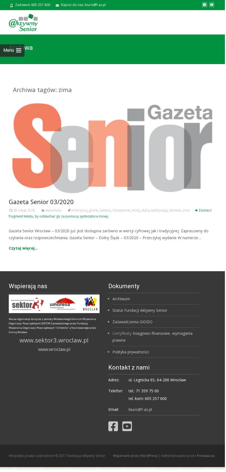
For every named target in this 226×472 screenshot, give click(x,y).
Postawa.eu (206, 455)
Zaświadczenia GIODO (132, 321)
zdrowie (175, 210)
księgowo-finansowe (151, 333)
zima (186, 210)
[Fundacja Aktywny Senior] (19, 21)
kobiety (105, 210)
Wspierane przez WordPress (135, 455)
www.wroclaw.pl (54, 349)
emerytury (79, 210)
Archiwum (121, 298)
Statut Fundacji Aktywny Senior (139, 310)
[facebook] (204, 6)
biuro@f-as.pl (140, 409)
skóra (145, 210)
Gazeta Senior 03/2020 (41, 202)
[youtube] (211, 6)
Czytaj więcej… (23, 248)
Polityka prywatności (130, 351)
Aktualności (53, 210)
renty (136, 210)
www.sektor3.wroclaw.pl (54, 340)
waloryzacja (159, 210)
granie (93, 210)
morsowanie (121, 210)
